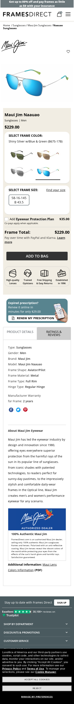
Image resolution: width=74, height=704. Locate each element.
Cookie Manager (45, 672)
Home (6, 25)
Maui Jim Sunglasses (39, 25)
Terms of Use (35, 668)
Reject (37, 688)
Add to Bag (37, 256)
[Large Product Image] (37, 84)
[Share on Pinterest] (25, 410)
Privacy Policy (11, 668)
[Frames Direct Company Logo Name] (27, 14)
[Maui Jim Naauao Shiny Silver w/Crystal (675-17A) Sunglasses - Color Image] (21, 172)
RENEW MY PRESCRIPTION (35, 318)
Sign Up (61, 602)
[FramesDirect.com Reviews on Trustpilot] (37, 612)
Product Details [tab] (20, 332)
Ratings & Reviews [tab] (54, 333)
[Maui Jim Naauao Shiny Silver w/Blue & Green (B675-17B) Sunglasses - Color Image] (48, 172)
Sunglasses (19, 25)
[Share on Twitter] (18, 410)
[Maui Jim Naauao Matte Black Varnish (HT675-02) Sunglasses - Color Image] (21, 155)
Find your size (55, 190)
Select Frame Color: (26, 135)
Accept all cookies (37, 679)
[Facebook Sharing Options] (11, 410)
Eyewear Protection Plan (35, 219)
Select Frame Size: (23, 190)
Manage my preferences (37, 697)
